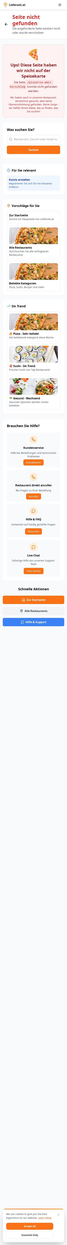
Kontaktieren (33, 462)
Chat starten (33, 571)
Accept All (30, 1226)
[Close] (58, 1214)
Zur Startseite (36, 600)
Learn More (44, 1217)
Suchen (34, 150)
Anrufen (33, 496)
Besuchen (33, 531)
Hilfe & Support (36, 622)
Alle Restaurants (36, 611)
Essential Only (29, 1235)
